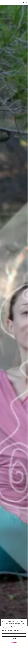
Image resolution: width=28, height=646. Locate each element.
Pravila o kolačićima (7, 630)
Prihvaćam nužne (14, 635)
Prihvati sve (14, 642)
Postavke (14, 638)
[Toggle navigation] (2, 2)
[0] (20, 2)
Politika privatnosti (17, 630)
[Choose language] (26, 2)
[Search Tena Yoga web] (24, 2)
